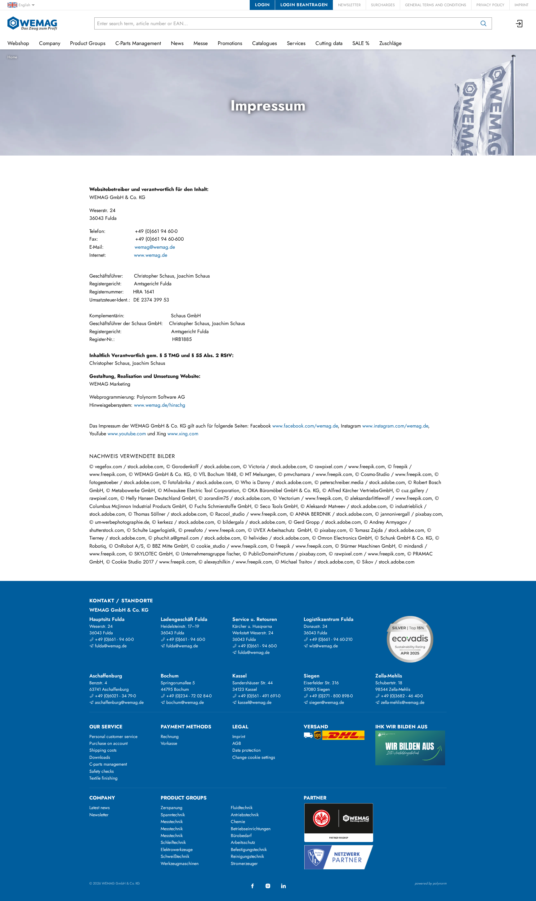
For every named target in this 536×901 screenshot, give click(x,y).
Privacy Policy (490, 5)
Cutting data (328, 43)
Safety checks (101, 771)
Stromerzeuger (244, 863)
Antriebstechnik (245, 815)
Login (262, 5)
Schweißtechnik (175, 856)
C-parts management (108, 764)
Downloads (99, 757)
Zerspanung (171, 807)
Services (296, 43)
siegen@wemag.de (326, 702)
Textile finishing (103, 778)
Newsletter (349, 5)
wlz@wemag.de (323, 646)
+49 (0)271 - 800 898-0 (330, 696)
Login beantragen (304, 5)
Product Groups (87, 43)
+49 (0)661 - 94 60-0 (114, 639)
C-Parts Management (138, 43)
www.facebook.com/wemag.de (305, 425)
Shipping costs (103, 750)
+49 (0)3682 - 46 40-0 (401, 696)
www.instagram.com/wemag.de (395, 425)
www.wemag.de (150, 255)
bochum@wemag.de (184, 702)
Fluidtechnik (241, 807)
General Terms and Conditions (435, 5)
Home (12, 57)
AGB (236, 743)
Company (49, 43)
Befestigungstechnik (249, 849)
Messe (201, 43)
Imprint (522, 5)
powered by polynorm (431, 883)
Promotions (230, 43)
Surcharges (383, 5)
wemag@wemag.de (155, 247)
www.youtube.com (127, 433)
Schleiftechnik (173, 842)
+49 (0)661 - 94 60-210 (330, 639)
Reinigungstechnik (247, 856)
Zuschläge (390, 43)
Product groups (184, 797)
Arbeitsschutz (243, 842)
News (177, 43)
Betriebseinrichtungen (250, 829)
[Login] (520, 23)
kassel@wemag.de (254, 702)
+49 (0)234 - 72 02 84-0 (188, 696)
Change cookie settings (253, 757)
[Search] (483, 23)
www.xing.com (183, 433)
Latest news (99, 807)
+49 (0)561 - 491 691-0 (258, 696)
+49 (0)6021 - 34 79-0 (115, 696)
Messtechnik (172, 821)
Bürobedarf (241, 835)
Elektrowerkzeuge (177, 849)
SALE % (360, 43)
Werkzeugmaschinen (180, 863)
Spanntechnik (173, 815)
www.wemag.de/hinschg (159, 405)
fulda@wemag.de (110, 646)
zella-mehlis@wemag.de (402, 702)
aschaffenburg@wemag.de (119, 702)
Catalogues (264, 43)
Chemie (238, 821)
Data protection (246, 750)
